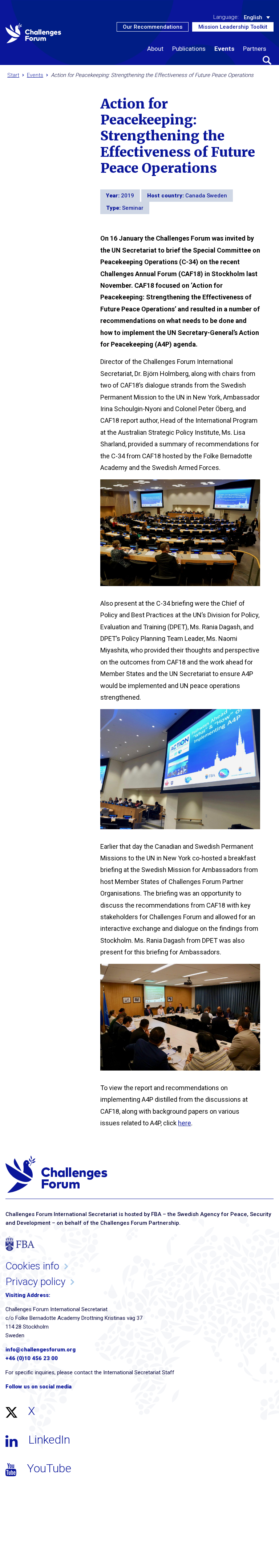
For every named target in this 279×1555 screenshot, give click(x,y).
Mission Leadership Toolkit (232, 27)
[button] (267, 60)
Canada (196, 195)
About (155, 48)
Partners (254, 48)
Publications (189, 48)
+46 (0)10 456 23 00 (31, 1358)
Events (224, 48)
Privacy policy (35, 1282)
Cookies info (32, 1266)
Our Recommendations (152, 27)
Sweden (217, 195)
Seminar (132, 208)
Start (13, 75)
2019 (127, 195)
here (184, 1123)
